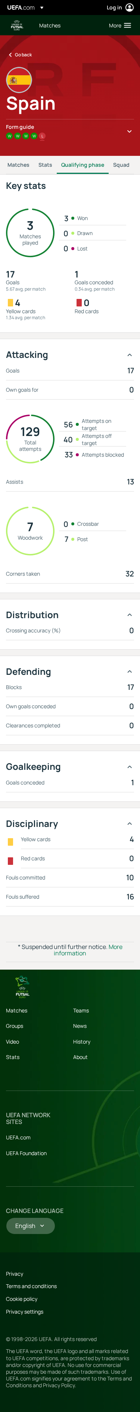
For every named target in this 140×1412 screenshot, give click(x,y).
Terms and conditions (31, 1286)
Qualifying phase (82, 164)
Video (12, 1041)
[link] (49, 25)
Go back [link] (23, 54)
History (81, 1041)
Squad (121, 164)
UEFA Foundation (26, 1153)
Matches (18, 164)
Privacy (14, 1273)
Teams (81, 1010)
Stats (45, 164)
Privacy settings (24, 1311)
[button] (118, 25)
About (80, 1057)
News (80, 1025)
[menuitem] (67, 25)
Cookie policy (21, 1298)
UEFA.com (18, 1137)
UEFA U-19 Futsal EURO (17, 25)
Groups (14, 1025)
